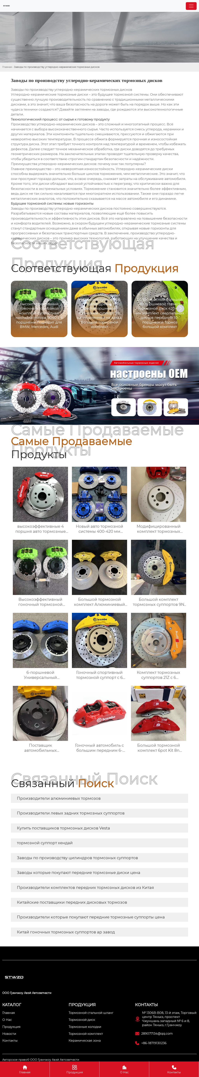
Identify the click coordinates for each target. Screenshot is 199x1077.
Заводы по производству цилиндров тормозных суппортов (77, 857)
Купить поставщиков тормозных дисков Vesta (63, 828)
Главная (7, 66)
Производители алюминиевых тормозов (59, 798)
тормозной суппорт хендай (45, 843)
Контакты (174, 1069)
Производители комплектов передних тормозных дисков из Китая (85, 887)
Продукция (74, 1069)
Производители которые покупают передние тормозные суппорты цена (91, 917)
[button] (180, 308)
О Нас (124, 1069)
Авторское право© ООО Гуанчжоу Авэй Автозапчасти (40, 1059)
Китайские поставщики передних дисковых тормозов (72, 902)
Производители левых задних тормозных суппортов (71, 813)
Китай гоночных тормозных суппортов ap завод (66, 932)
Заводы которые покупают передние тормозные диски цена (78, 872)
